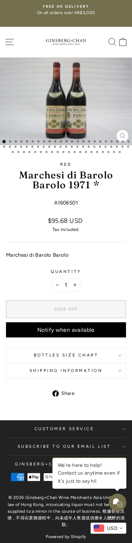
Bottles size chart (66, 355)
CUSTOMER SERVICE (64, 428)
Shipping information (66, 370)
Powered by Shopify (66, 536)
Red (66, 164)
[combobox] (108, 528)
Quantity (66, 271)
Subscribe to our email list (64, 446)
